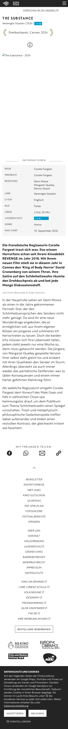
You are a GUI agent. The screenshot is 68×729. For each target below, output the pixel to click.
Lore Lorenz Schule (33, 587)
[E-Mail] (42, 453)
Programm (39, 3)
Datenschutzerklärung (16, 705)
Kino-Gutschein (34, 495)
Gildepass (34, 500)
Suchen (55, 11)
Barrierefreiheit (34, 557)
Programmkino (32, 602)
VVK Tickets (15, 3)
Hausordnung (34, 541)
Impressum (34, 567)
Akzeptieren (14, 713)
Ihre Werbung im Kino (33, 618)
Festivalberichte (34, 516)
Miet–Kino (34, 490)
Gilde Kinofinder (32, 608)
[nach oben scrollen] (34, 468)
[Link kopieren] (58, 453)
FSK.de (32, 613)
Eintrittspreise (34, 484)
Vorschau (30, 10)
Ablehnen (37, 713)
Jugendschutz (34, 546)
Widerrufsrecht (34, 562)
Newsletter (34, 479)
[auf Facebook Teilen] (9, 453)
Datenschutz (34, 572)
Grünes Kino (34, 551)
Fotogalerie (34, 511)
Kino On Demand (33, 581)
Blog (41, 10)
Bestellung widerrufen (34, 629)
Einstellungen (20, 721)
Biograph (32, 597)
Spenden (34, 521)
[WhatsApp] (26, 453)
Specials (53, 3)
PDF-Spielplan (34, 505)
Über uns (34, 530)
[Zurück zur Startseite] (5, 3)
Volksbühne (32, 592)
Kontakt (34, 535)
